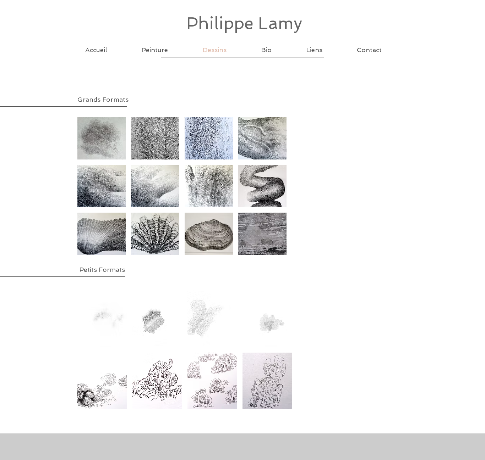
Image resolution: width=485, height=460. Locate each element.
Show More (185, 414)
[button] (101, 138)
